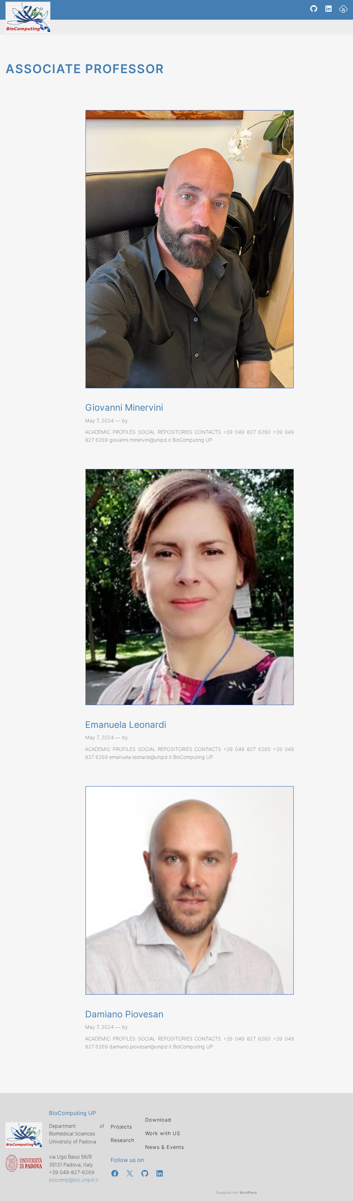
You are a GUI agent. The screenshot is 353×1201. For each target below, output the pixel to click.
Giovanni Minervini (124, 407)
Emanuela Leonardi (125, 724)
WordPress (248, 1192)
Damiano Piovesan (124, 1014)
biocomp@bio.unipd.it (73, 1180)
